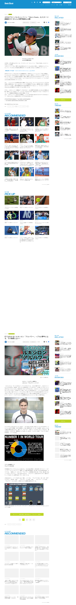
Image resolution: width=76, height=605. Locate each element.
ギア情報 (60, 4)
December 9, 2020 (23, 100)
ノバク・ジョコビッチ (22, 106)
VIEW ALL (63, 99)
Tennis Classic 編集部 (11, 22)
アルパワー (9, 524)
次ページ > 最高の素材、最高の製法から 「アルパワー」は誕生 (27, 514)
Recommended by (44, 184)
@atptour (14, 99)
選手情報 (10, 14)
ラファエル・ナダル (11, 106)
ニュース (42, 4)
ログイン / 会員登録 (67, 2)
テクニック (53, 4)
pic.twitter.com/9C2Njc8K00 (24, 99)
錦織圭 (16, 106)
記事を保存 (33, 22)
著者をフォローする (25, 22)
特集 (57, 4)
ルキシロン (19, 524)
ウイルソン (14, 524)
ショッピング (47, 4)
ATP (27, 106)
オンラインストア (46, 2)
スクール (65, 4)
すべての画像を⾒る (45, 377)
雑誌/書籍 (69, 4)
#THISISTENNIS (8, 99)
